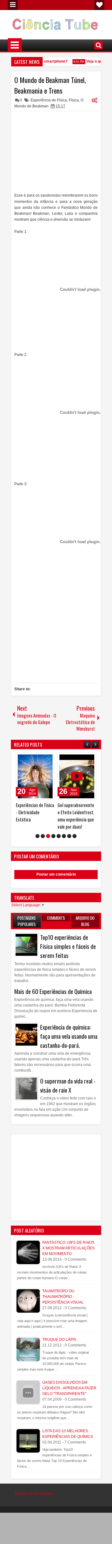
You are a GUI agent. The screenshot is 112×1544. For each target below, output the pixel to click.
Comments (56, 918)
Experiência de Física (48, 100)
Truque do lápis (59, 1339)
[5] (59, 836)
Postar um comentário (56, 874)
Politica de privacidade (34, 1493)
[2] (43, 836)
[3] (48, 836)
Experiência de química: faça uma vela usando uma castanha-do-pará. (68, 1036)
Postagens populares (26, 921)
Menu (13, 5)
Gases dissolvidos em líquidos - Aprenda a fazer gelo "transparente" (69, 1388)
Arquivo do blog (85, 921)
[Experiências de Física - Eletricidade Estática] (35, 776)
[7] (69, 836)
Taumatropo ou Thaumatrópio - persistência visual (63, 1297)
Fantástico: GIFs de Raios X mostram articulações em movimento (68, 1248)
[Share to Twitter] (41, 759)
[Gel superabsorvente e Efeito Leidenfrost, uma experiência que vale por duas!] (76, 776)
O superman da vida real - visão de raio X (68, 1085)
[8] (74, 836)
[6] (64, 836)
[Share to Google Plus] (47, 759)
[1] (37, 836)
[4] (53, 836)
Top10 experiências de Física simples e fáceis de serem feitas (68, 946)
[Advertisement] (56, 153)
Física (74, 100)
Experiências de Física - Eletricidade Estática (35, 812)
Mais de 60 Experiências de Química (53, 991)
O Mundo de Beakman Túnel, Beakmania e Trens (50, 85)
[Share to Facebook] (34, 759)
